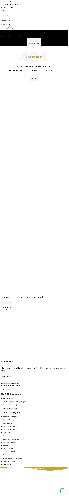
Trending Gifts (8, 464)
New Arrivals (7, 445)
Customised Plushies (10, 429)
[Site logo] (8, 28)
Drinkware (6, 436)
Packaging (6, 455)
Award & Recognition (10, 420)
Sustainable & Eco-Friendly (12, 458)
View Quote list (34, 44)
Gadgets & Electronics (11, 439)
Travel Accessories (9, 461)
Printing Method (8, 399)
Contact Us (7, 390)
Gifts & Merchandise (10, 408)
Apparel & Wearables (10, 417)
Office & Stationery (9, 452)
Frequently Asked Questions (13, 405)
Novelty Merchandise (10, 449)
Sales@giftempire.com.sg (9, 309)
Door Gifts (6, 433)
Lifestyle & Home (9, 442)
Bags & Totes (7, 423)
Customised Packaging (11, 426)
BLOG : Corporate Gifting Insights (14, 402)
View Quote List (34, 40)
